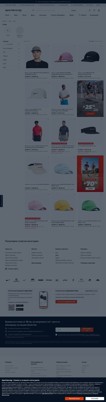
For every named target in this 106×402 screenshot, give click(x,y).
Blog (83, 370)
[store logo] (13, 10)
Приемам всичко (74, 398)
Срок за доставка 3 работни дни (47, 5)
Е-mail (59, 329)
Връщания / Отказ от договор (38, 375)
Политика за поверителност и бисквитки (24, 343)
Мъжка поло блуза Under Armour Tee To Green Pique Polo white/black (62, 110)
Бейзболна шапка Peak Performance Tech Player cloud (62, 185)
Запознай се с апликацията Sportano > (18, 302)
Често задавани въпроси (37, 367)
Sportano (4, 21)
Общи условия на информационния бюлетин (63, 368)
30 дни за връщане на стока (27, 5)
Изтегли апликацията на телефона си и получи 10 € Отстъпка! (54, 1)
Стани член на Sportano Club (66, 302)
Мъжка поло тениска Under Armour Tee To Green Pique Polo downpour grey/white (62, 146)
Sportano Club (64, 5)
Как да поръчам (9, 366)
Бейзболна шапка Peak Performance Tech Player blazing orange (62, 221)
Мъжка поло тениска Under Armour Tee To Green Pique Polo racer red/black (36, 146)
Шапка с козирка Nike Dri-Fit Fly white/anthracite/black (33, 110)
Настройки (94, 398)
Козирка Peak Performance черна (87, 146)
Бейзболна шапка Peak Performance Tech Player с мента (89, 221)
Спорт (10, 21)
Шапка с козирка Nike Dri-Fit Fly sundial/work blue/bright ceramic (37, 73)
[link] (89, 10)
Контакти (91, 5)
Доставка (7, 370)
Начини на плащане (10, 372)
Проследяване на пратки (11, 368)
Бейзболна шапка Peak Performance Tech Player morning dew (36, 221)
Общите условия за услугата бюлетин (15, 337)
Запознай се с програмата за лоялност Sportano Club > (69, 297)
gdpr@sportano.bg (47, 393)
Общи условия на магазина (63, 366)
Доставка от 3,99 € (11, 5)
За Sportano (85, 366)
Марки (72, 15)
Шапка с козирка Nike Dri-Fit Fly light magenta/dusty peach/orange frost (61, 73)
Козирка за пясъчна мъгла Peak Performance (37, 184)
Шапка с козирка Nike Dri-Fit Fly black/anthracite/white (86, 73)
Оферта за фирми (35, 373)
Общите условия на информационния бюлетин (91, 335)
